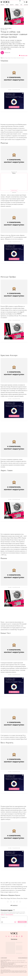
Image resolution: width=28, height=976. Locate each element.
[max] (21, 936)
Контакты (14, 939)
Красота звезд (8, 28)
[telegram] (11, 936)
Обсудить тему (24, 55)
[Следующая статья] (14, 926)
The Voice (6, 2)
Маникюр (18, 57)
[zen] (14, 936)
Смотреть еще (14, 190)
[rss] (6, 936)
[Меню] (1, 2)
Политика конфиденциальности (22, 957)
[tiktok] (19, 936)
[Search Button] (24, 2)
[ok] (16, 936)
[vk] (8, 936)
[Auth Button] (26, 2)
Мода (3, 57)
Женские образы (13, 57)
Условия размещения (4, 957)
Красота (2, 28)
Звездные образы (7, 57)
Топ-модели (22, 57)
